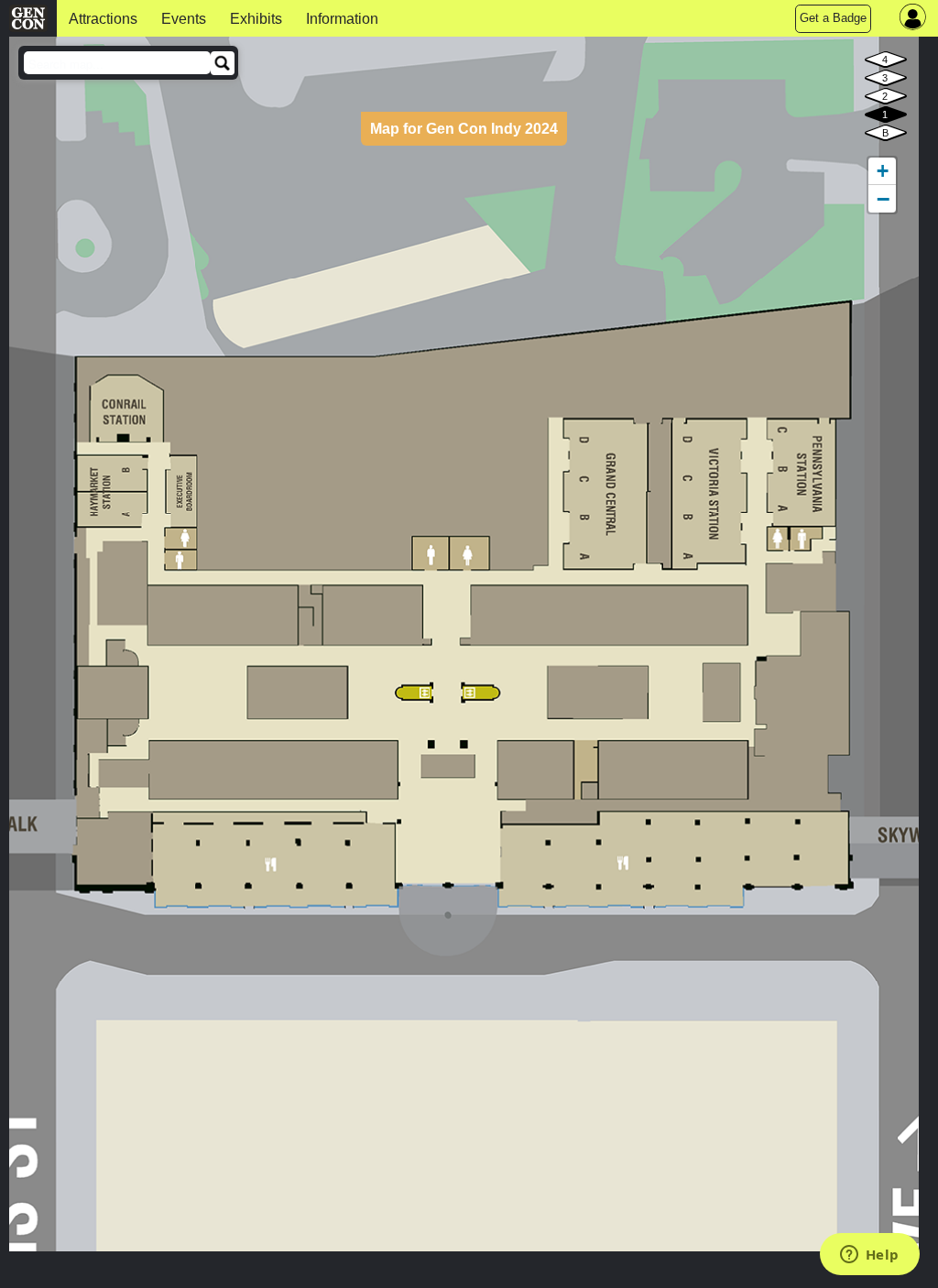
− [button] (883, 199)
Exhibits (256, 19)
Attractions (103, 19)
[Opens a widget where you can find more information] (869, 1256)
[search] (117, 62)
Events (183, 19)
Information (342, 19)
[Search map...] (222, 63)
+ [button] (883, 170)
